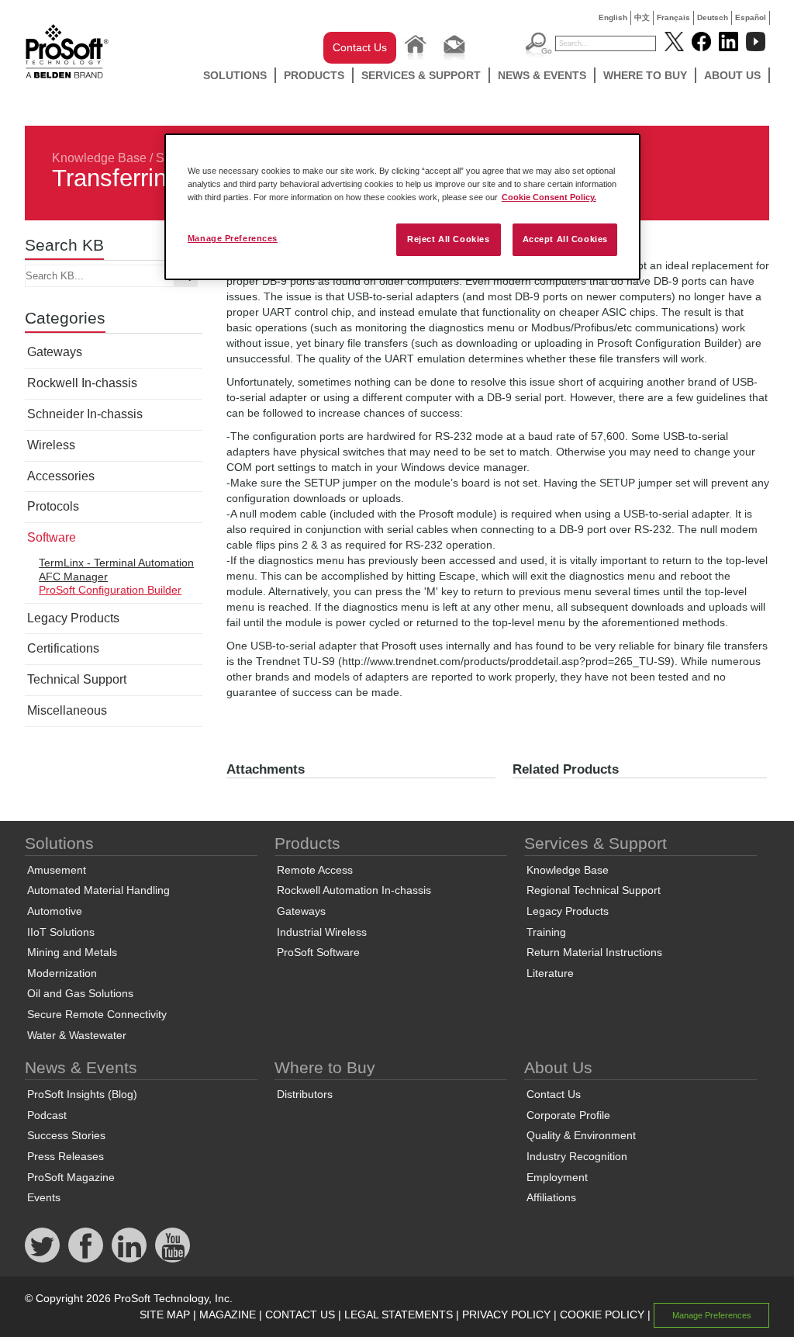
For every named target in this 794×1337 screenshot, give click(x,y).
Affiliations (551, 1197)
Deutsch (712, 17)
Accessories (61, 476)
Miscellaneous (67, 710)
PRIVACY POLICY (506, 1314)
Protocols (53, 506)
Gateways (54, 351)
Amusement (56, 870)
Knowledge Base (99, 158)
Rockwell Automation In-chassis (354, 890)
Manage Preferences (233, 238)
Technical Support (76, 679)
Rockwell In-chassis (82, 383)
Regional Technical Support (593, 890)
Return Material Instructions (594, 952)
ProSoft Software (318, 952)
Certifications (63, 648)
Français (673, 17)
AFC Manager (73, 576)
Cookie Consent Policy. (549, 197)
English (613, 17)
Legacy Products (73, 618)
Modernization (62, 973)
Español (750, 17)
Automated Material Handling (98, 890)
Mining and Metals (72, 952)
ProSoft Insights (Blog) (82, 1094)
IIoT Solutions (61, 932)
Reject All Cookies (448, 239)
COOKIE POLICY (602, 1314)
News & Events (542, 75)
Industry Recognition (576, 1156)
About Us (732, 75)
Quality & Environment (581, 1135)
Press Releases (65, 1156)
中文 (642, 17)
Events (43, 1197)
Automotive (54, 911)
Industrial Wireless (322, 932)
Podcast (47, 1115)
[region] (402, 206)
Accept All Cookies (565, 239)
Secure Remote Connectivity (97, 1014)
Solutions (235, 75)
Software (51, 537)
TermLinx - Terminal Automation (116, 562)
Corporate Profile (568, 1115)
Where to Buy (645, 75)
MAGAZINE (227, 1314)
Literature (550, 973)
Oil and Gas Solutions (80, 993)
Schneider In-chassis (85, 414)
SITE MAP (165, 1314)
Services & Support (421, 75)
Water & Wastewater (76, 1035)
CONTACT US (300, 1314)
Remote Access (315, 870)
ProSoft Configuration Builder (110, 590)
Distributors (305, 1094)
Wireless (51, 445)
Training (546, 932)
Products (314, 75)
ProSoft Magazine (71, 1177)
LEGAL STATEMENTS (398, 1314)
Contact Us (360, 47)
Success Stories (66, 1135)
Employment (557, 1177)
